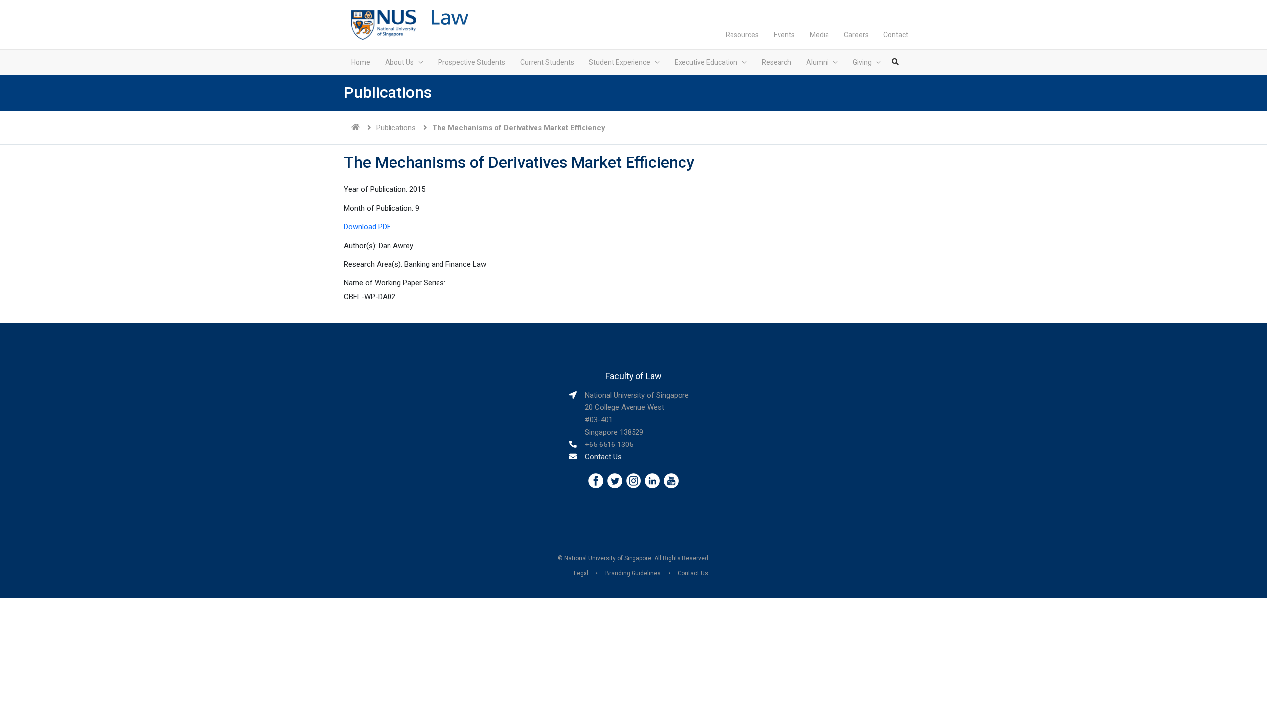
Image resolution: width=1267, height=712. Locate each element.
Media (819, 35)
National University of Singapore (607, 558)
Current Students (547, 62)
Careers (856, 35)
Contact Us (603, 456)
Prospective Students (471, 62)
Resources (742, 35)
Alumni (817, 62)
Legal (581, 573)
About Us (399, 62)
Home (360, 62)
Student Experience (619, 62)
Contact (895, 35)
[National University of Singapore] (383, 24)
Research (776, 62)
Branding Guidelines (633, 573)
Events (784, 35)
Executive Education (706, 62)
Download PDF (367, 226)
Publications (396, 127)
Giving (862, 62)
